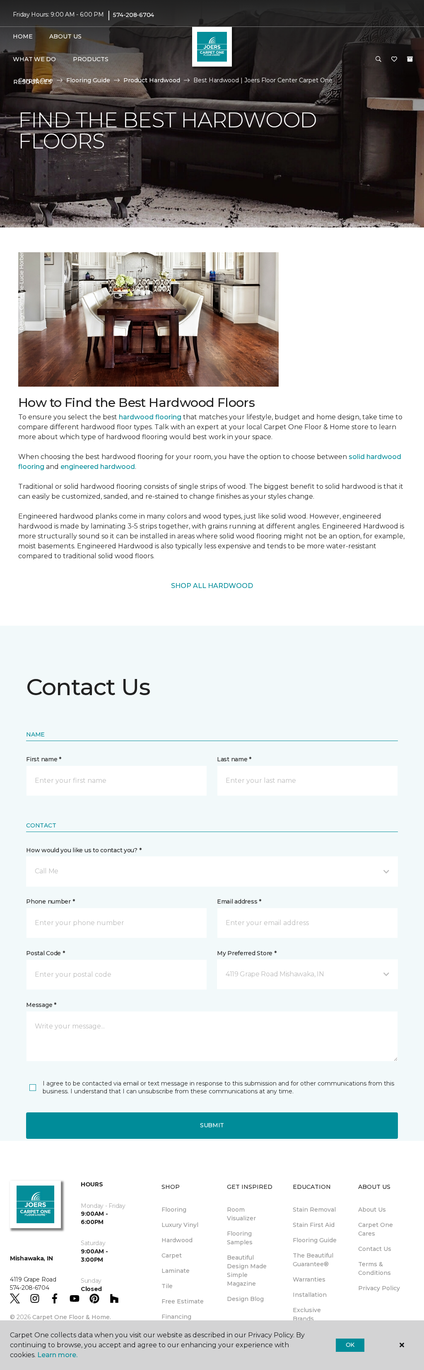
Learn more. (57, 1355)
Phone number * (50, 901)
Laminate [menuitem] (175, 1270)
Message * (41, 1005)
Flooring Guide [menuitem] (315, 1240)
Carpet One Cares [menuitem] (375, 1229)
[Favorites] (394, 59)
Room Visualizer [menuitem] (241, 1214)
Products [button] (90, 59)
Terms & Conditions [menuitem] (374, 1268)
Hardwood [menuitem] (177, 1240)
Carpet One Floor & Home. (71, 1317)
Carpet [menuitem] (171, 1255)
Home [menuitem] (22, 36)
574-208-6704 (133, 15)
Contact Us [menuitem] (374, 1249)
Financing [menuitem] (176, 1316)
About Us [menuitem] (372, 1209)
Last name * (234, 759)
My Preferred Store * (246, 953)
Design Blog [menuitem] (245, 1299)
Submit (212, 1125)
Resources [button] (32, 82)
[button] (378, 59)
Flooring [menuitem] (173, 1209)
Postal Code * (45, 953)
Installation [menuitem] (310, 1294)
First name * (43, 759)
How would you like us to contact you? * (83, 850)
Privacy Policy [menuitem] (379, 1288)
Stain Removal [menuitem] (314, 1209)
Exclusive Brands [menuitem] (307, 1314)
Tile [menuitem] (167, 1286)
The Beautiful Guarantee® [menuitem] (313, 1260)
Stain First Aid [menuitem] (314, 1225)
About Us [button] (65, 36)
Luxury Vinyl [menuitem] (179, 1225)
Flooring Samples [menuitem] (240, 1238)
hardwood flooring (150, 417)
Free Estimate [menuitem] (182, 1301)
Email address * (239, 901)
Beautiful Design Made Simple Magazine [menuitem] (247, 1270)
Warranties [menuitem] (309, 1279)
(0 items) (410, 59)
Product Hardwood (151, 80)
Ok (350, 1344)
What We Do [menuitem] (34, 59)
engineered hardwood (97, 467)
